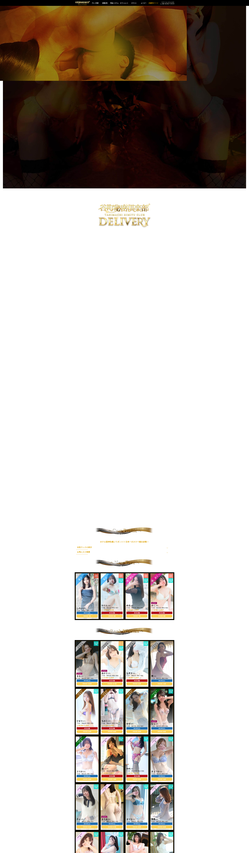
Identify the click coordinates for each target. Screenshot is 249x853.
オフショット (124, 3)
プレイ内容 (95, 3)
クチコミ (134, 3)
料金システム (114, 3)
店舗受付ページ (153, 3)
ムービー (143, 3)
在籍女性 (105, 3)
